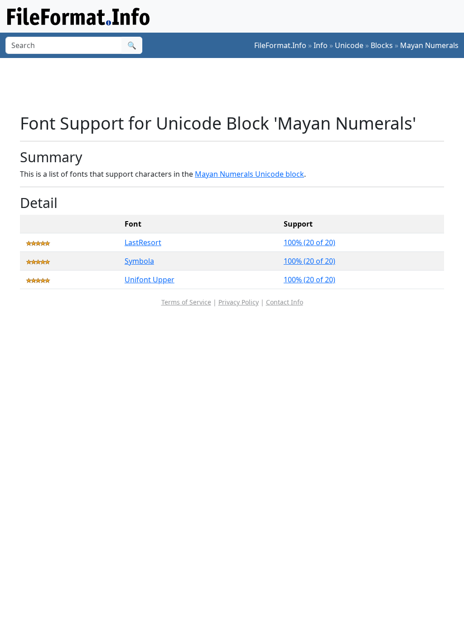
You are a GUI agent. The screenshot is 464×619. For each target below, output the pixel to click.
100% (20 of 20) (309, 242)
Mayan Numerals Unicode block (249, 174)
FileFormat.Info (280, 45)
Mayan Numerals (429, 45)
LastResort (143, 242)
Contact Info (284, 302)
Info (321, 45)
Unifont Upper (149, 280)
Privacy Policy (238, 302)
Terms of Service (186, 302)
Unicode (349, 45)
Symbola (139, 261)
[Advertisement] (237, 85)
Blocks (382, 45)
